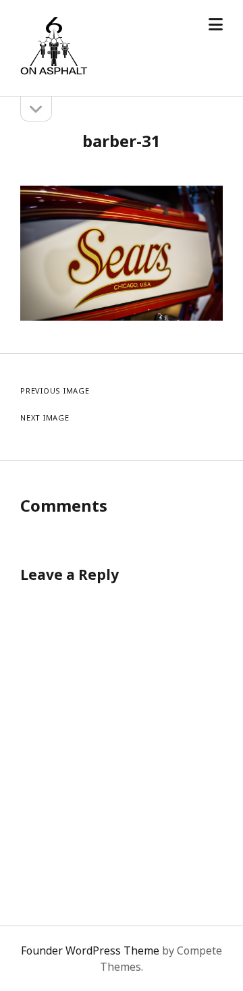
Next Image (45, 417)
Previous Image (55, 390)
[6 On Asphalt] (54, 71)
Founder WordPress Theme (90, 950)
